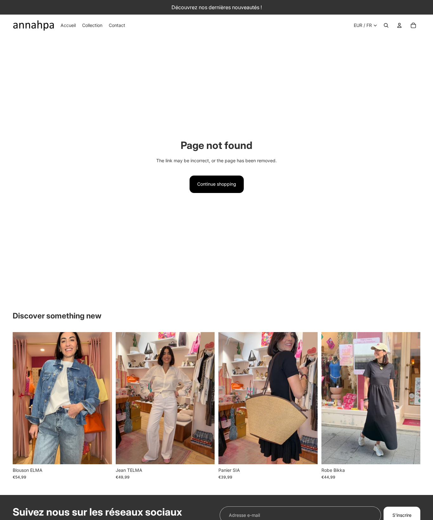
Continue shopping (216, 184)
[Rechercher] (386, 25)
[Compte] (399, 25)
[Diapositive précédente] (22, 398)
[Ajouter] (307, 454)
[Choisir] (102, 454)
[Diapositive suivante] (102, 398)
